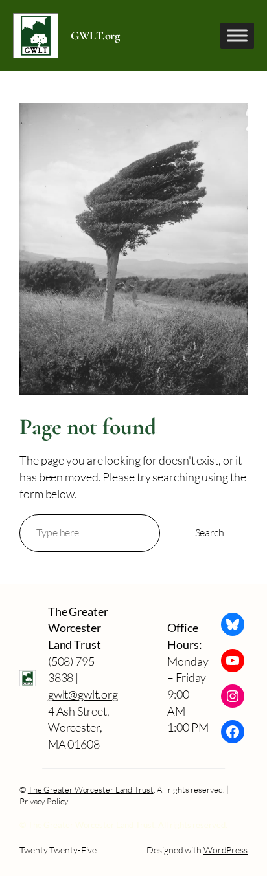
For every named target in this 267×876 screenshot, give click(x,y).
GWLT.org (95, 35)
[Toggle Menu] (237, 35)
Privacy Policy (43, 801)
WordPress (225, 849)
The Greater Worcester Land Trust (91, 789)
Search (209, 532)
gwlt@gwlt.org (83, 694)
